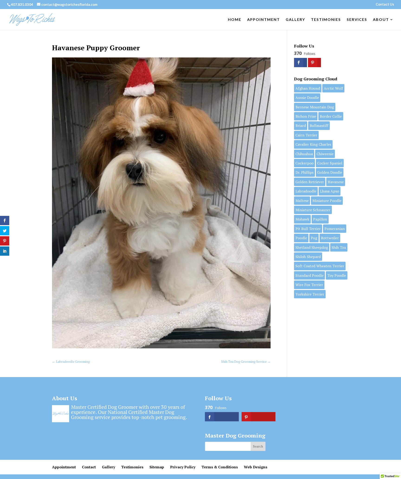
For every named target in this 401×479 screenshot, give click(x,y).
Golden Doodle (329, 172)
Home (234, 20)
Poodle (301, 237)
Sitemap (156, 467)
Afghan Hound (307, 88)
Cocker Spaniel (329, 163)
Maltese (302, 200)
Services (357, 20)
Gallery (295, 20)
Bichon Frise (305, 116)
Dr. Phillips (304, 172)
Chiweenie (325, 153)
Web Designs (255, 467)
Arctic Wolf (333, 88)
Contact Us (385, 4)
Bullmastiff (319, 125)
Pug (314, 237)
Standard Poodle (309, 275)
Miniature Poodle (326, 200)
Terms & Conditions (219, 467)
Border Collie (331, 116)
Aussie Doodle (307, 97)
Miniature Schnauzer (312, 209)
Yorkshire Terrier (309, 294)
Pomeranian (334, 228)
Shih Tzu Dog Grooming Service (246, 361)
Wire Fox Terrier (309, 284)
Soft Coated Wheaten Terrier (319, 265)
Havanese (336, 181)
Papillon (320, 219)
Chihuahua (304, 153)
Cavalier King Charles (313, 144)
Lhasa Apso (329, 191)
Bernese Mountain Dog (314, 107)
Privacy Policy (182, 467)
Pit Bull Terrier (308, 228)
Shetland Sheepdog (311, 247)
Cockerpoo (304, 163)
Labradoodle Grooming (71, 361)
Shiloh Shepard (308, 256)
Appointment (263, 20)
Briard (300, 125)
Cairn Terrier (306, 135)
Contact (89, 467)
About (381, 20)
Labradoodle (305, 191)
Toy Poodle (336, 275)
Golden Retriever (309, 181)
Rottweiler (330, 237)
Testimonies (326, 20)
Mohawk (302, 219)
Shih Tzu (339, 247)
